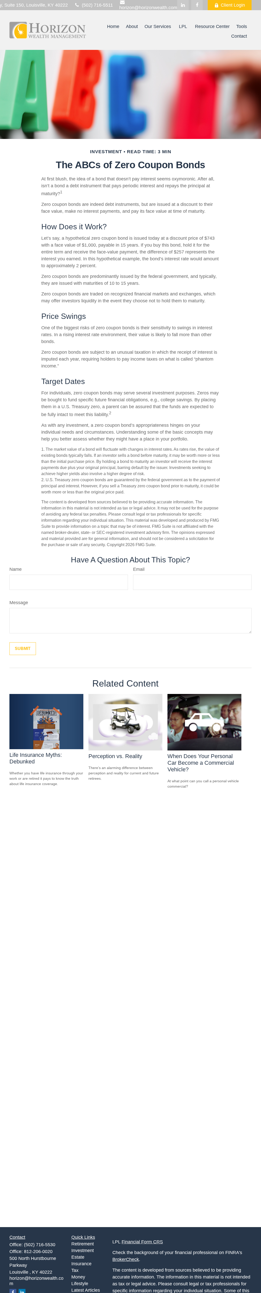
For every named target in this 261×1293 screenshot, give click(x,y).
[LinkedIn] (183, 5)
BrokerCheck (125, 1259)
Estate (77, 1257)
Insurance (81, 1263)
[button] (113, 26)
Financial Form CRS (142, 1241)
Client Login (233, 5)
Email (139, 569)
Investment (82, 1250)
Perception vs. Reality (115, 756)
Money (78, 1277)
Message (18, 602)
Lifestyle (79, 1283)
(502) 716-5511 (97, 5)
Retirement (82, 1243)
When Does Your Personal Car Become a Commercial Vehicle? (200, 763)
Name (15, 569)
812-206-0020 (38, 1251)
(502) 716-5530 (39, 1244)
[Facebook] (197, 5)
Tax (75, 1270)
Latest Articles (85, 1290)
